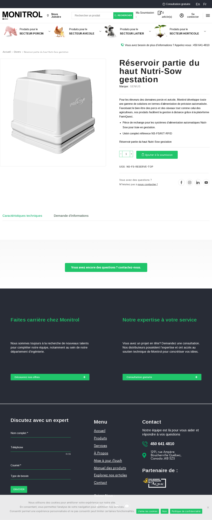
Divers (17, 51)
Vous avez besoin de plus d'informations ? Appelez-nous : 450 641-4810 (167, 45)
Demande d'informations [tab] (71, 215)
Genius (135, 86)
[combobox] (41, 476)
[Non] (208, 507)
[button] (190, 15)
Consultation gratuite (178, 4)
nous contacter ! (148, 184)
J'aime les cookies (148, 511)
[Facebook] (181, 182)
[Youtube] (206, 182)
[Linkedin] (198, 182)
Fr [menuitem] (205, 4)
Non (164, 511)
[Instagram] (189, 182)
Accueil (7, 51)
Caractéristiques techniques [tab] (22, 215)
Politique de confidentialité (186, 511)
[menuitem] (198, 4)
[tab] (24, 217)
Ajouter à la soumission (159, 154)
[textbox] (41, 476)
